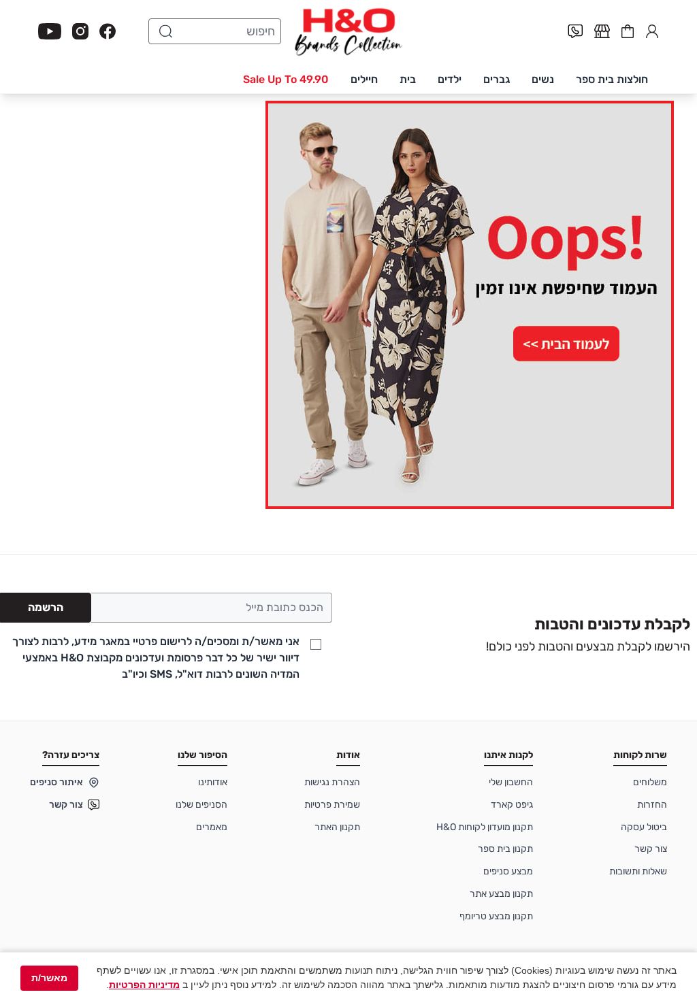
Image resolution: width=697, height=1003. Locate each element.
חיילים (364, 79)
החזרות (652, 804)
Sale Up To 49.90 (286, 79)
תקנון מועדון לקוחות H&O (484, 827)
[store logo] (348, 31)
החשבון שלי (652, 30)
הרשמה (45, 607)
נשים (543, 79)
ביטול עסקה (644, 827)
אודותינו (212, 782)
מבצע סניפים (508, 871)
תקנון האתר (337, 827)
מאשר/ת (49, 977)
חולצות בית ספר (612, 79)
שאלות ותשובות (638, 871)
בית (408, 79)
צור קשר (650, 849)
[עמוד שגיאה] (348, 305)
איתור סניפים (56, 782)
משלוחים (650, 782)
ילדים (449, 79)
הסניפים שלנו (201, 804)
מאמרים (211, 827)
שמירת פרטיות (332, 804)
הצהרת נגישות (332, 782)
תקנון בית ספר (505, 849)
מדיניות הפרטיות (144, 984)
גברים (496, 79)
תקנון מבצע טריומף (496, 916)
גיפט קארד (512, 804)
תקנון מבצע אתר (501, 894)
